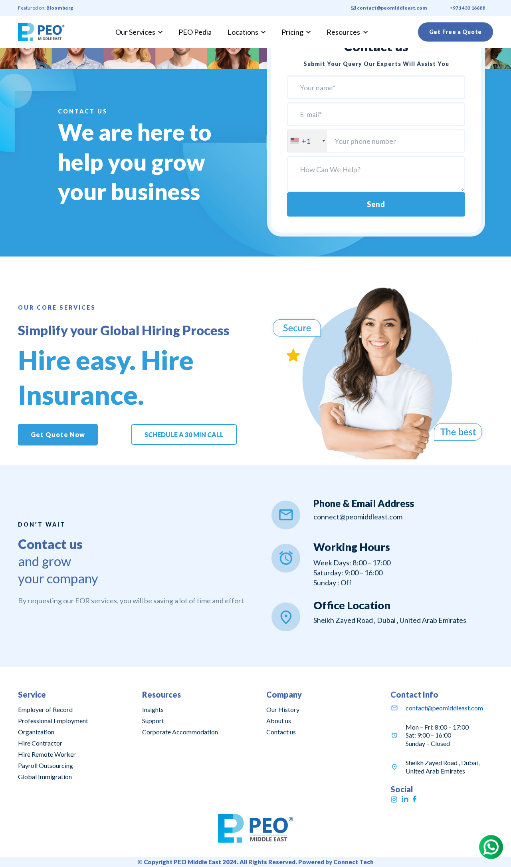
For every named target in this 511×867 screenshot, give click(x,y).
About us (278, 720)
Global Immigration (45, 776)
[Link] (41, 32)
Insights (153, 709)
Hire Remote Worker (47, 754)
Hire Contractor (40, 743)
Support (153, 720)
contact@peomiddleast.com (444, 708)
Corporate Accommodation (180, 732)
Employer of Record (45, 709)
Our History (282, 709)
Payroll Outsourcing (45, 765)
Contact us (281, 732)
